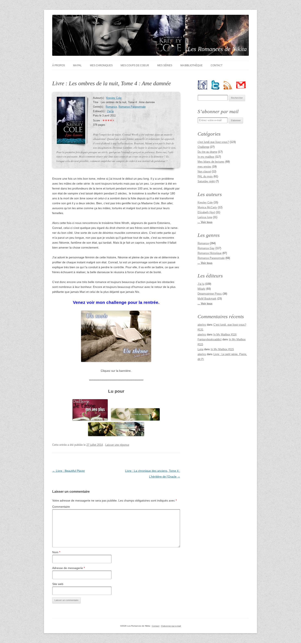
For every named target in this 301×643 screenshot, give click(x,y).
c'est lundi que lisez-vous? (213, 142)
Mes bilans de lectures (211, 161)
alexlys (202, 324)
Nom (56, 552)
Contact (216, 65)
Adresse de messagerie (68, 568)
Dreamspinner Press (210, 293)
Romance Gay (206, 248)
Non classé (204, 171)
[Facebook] (204, 85)
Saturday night (206, 181)
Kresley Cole (113, 98)
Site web (57, 584)
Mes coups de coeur (135, 65)
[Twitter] (216, 85)
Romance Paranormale (132, 106)
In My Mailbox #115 (222, 349)
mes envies (204, 166)
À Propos (58, 65)
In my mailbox (206, 156)
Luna (200, 349)
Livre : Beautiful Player (68, 470)
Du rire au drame (207, 151)
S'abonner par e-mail (171, 626)
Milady (201, 288)
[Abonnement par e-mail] (242, 85)
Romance (111, 106)
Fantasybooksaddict (210, 339)
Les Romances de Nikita (217, 49)
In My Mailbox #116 (224, 334)
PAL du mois (205, 176)
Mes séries (164, 65)
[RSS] (229, 85)
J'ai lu (110, 111)
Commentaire (61, 506)
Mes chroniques (101, 65)
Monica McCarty (207, 207)
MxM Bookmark (207, 298)
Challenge (203, 146)
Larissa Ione (205, 217)
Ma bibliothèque (191, 65)
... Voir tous (205, 222)
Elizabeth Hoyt (206, 212)
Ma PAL (77, 65)
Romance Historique (210, 253)
